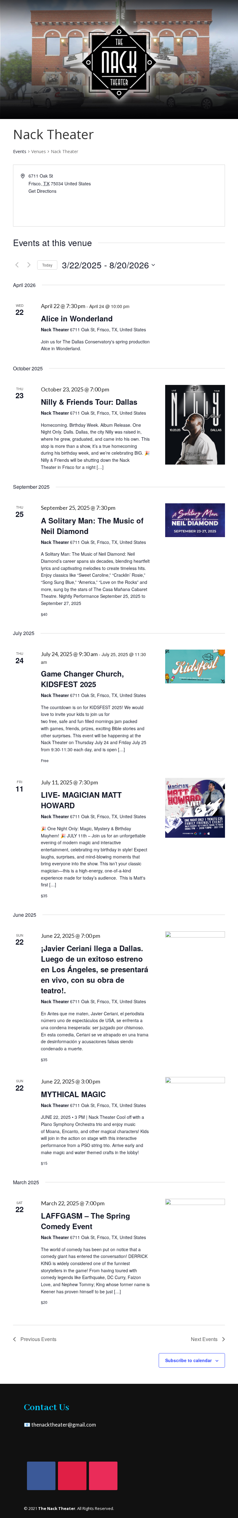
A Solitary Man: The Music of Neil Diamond (92, 525)
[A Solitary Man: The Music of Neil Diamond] (195, 520)
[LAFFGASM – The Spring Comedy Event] (195, 1229)
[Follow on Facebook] (41, 1476)
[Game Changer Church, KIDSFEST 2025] (195, 666)
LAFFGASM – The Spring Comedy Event (85, 1220)
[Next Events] (29, 265)
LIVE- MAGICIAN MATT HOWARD (81, 799)
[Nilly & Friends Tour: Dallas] (195, 425)
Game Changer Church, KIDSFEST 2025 (82, 678)
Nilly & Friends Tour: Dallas (89, 401)
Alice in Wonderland (77, 318)
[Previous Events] (16, 265)
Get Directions (42, 191)
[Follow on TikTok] (72, 1476)
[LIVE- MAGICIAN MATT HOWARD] (195, 808)
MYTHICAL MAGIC (73, 1094)
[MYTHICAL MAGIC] (195, 1107)
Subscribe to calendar (188, 1360)
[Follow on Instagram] (103, 1476)
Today (47, 264)
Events (19, 151)
